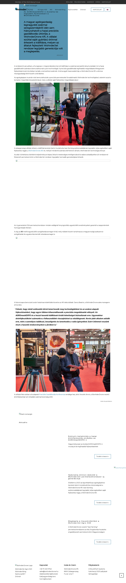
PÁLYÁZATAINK (79, 2)
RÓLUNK (69, 2)
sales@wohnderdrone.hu (49, 571)
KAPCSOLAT (106, 2)
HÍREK (97, 2)
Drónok (18, 576)
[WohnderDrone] (24, 9)
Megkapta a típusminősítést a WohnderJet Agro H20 (83, 522)
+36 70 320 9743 (46, 569)
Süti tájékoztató (45, 579)
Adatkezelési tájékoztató (49, 574)
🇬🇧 (107, 9)
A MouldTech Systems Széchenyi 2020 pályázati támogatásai (97, 571)
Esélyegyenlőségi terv (48, 576)
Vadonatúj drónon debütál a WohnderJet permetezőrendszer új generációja (86, 476)
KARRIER (90, 2)
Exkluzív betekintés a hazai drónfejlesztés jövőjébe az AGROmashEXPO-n (82, 438)
